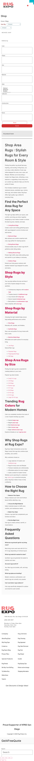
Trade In (4, 679)
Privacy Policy (5, 654)
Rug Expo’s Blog (6, 650)
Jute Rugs (11, 345)
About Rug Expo (6, 638)
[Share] (7, 758)
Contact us (4, 646)
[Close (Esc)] (10, 758)
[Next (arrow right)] (4, 760)
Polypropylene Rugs (13, 353)
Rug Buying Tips (22, 663)
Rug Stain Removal (23, 646)
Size (3, 65)
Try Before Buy (5, 671)
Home (2, 21)
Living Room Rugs (13, 225)
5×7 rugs (10, 388)
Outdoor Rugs (12, 261)
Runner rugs (11, 385)
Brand (3, 112)
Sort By (3, 24)
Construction (5, 103)
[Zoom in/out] (1, 758)
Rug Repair (21, 654)
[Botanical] (17, 89)
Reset (14, 122)
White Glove (5, 675)
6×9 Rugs (11, 390)
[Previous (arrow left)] (1, 760)
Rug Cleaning (21, 638)
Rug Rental (5, 663)
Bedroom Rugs (12, 236)
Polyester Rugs (12, 351)
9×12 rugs (11, 395)
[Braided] (17, 91)
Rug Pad (20, 650)
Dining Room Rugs (13, 244)
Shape (3, 55)
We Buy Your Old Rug (7, 667)
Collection (4, 93)
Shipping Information (23, 671)
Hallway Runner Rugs (14, 252)
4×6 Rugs (11, 383)
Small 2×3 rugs (12, 378)
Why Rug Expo (6, 642)
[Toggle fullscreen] (4, 758)
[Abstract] (17, 88)
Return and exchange (23, 667)
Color (3, 46)
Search (17, 125)
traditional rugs (12, 463)
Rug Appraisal (21, 642)
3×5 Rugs (11, 381)
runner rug (10, 477)
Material (4, 74)
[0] (17, 48)
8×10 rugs (11, 392)
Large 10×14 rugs (13, 397)
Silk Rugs (10, 356)
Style (3, 84)
